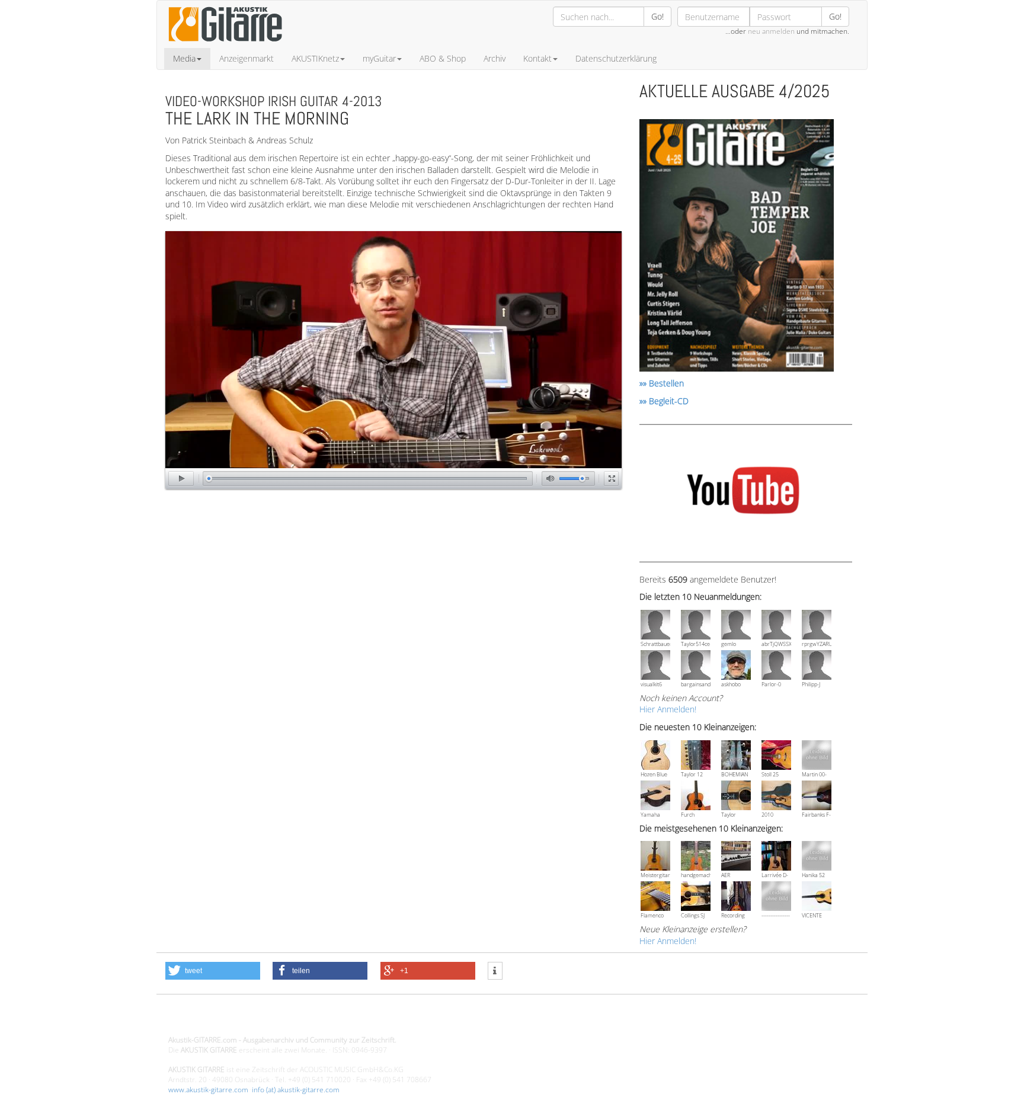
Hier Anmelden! (667, 709)
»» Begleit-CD (664, 401)
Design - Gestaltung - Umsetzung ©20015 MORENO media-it (265, 1020)
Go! (657, 16)
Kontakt (537, 58)
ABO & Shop (443, 58)
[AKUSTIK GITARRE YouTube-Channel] (743, 492)
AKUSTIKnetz (315, 58)
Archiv (494, 58)
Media (184, 58)
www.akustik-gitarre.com (208, 1090)
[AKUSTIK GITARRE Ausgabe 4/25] (736, 247)
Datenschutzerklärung (616, 58)
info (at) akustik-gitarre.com (296, 1090)
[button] (212, 971)
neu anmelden (771, 31)
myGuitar (379, 58)
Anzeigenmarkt (246, 58)
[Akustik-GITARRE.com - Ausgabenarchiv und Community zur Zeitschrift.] (225, 44)
